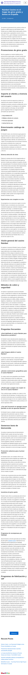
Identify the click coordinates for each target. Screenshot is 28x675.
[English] (5, 673)
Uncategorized (10, 18)
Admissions (14, 633)
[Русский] (4, 673)
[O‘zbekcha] (7, 673)
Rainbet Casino (12, 540)
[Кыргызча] (2, 673)
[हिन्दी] (9, 673)
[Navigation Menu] (25, 3)
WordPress (13, 673)
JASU (4, 18)
